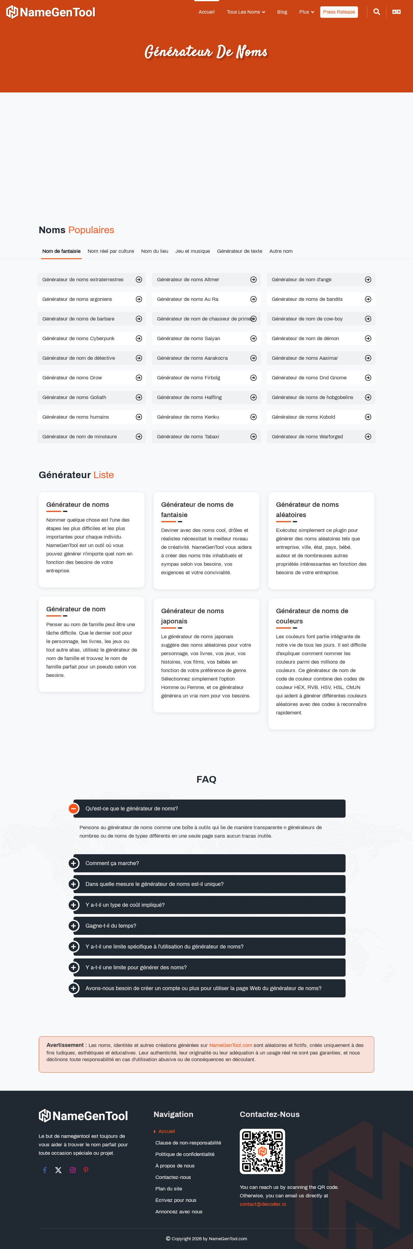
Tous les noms (243, 11)
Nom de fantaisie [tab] (61, 251)
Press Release (339, 11)
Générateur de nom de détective (78, 358)
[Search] (376, 12)
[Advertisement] (206, 159)
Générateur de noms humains (75, 417)
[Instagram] (73, 1170)
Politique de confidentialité (184, 1154)
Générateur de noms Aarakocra (192, 358)
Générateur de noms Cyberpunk (78, 338)
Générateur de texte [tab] (239, 251)
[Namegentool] (51, 12)
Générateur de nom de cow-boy (307, 319)
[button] (209, 809)
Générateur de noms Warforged (307, 436)
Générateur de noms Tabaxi (188, 436)
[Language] (396, 12)
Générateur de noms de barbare (78, 319)
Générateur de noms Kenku (188, 417)
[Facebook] (45, 1170)
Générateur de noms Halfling (189, 397)
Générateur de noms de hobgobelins (312, 397)
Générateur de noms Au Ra (187, 299)
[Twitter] (58, 1170)
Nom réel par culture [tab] (111, 251)
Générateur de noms (77, 504)
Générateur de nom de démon (305, 338)
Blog (282, 11)
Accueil (207, 11)
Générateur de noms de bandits (307, 299)
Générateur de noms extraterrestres (83, 279)
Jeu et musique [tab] (192, 251)
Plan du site (168, 1189)
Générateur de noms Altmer (188, 279)
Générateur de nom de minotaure (79, 436)
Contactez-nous (173, 1177)
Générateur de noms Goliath (74, 397)
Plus (304, 11)
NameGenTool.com (230, 1045)
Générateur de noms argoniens (77, 299)
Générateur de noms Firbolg (188, 378)
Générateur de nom (76, 609)
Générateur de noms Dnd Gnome (309, 378)
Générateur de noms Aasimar (305, 358)
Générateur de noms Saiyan (188, 338)
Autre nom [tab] (281, 251)
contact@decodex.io (263, 1204)
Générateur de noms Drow (72, 378)
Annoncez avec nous (179, 1212)
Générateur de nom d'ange (301, 279)
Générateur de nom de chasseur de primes (205, 319)
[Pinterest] (86, 1170)
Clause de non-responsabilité (188, 1143)
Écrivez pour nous (176, 1200)
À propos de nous (175, 1166)
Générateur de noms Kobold (303, 417)
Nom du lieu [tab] (154, 251)
